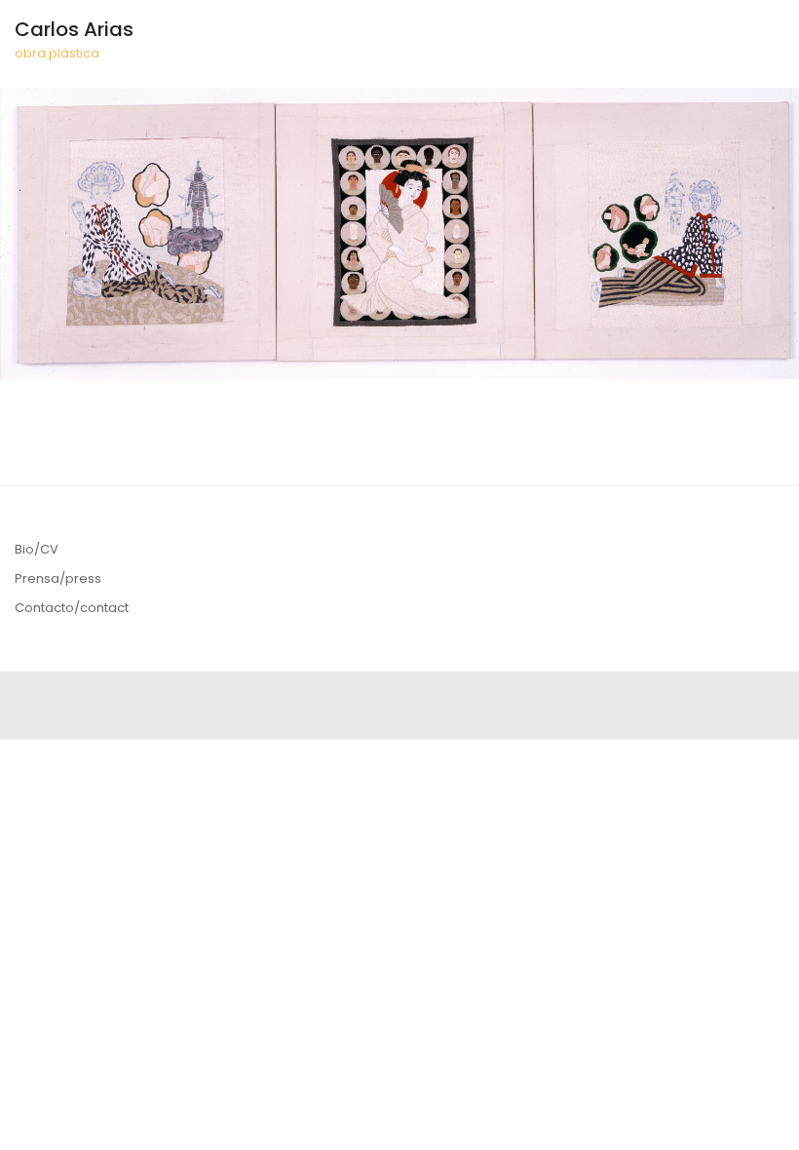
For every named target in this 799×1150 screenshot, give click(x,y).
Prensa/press (58, 578)
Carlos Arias (74, 29)
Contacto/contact (72, 607)
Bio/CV (36, 549)
